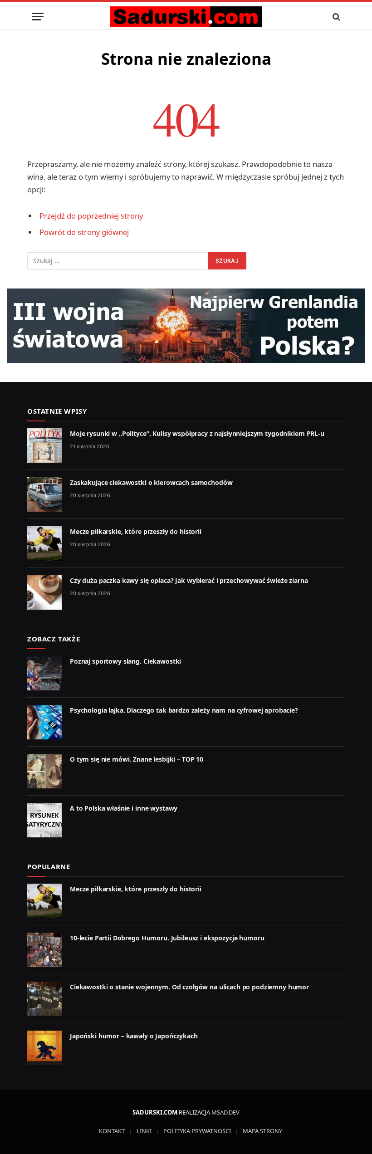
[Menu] (38, 16)
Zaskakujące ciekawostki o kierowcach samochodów (151, 482)
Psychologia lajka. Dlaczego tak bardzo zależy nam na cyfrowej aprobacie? (184, 710)
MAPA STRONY (262, 1131)
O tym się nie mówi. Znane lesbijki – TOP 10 (136, 759)
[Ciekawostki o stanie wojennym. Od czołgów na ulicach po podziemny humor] (44, 999)
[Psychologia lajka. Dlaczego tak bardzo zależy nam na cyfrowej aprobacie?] (44, 722)
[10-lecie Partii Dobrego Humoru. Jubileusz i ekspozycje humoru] (44, 950)
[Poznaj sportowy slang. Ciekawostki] (44, 673)
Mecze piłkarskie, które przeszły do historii (135, 531)
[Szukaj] (335, 16)
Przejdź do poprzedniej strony (91, 215)
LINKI (144, 1131)
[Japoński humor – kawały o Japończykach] (44, 1048)
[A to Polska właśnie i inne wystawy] (44, 820)
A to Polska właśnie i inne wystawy (123, 808)
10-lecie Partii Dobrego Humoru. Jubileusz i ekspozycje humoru (167, 938)
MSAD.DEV (225, 1112)
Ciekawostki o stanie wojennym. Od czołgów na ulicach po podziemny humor (189, 987)
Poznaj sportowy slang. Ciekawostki (125, 661)
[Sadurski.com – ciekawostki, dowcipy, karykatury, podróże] (185, 16)
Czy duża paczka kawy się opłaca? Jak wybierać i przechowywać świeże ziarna (189, 580)
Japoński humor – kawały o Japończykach (134, 1036)
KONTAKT (112, 1131)
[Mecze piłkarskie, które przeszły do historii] (44, 543)
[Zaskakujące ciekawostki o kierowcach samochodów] (44, 494)
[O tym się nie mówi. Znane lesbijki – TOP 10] (44, 771)
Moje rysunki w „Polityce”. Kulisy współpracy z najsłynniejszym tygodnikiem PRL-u (197, 433)
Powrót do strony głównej (84, 232)
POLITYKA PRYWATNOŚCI (197, 1131)
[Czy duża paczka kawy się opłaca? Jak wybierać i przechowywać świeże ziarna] (44, 592)
